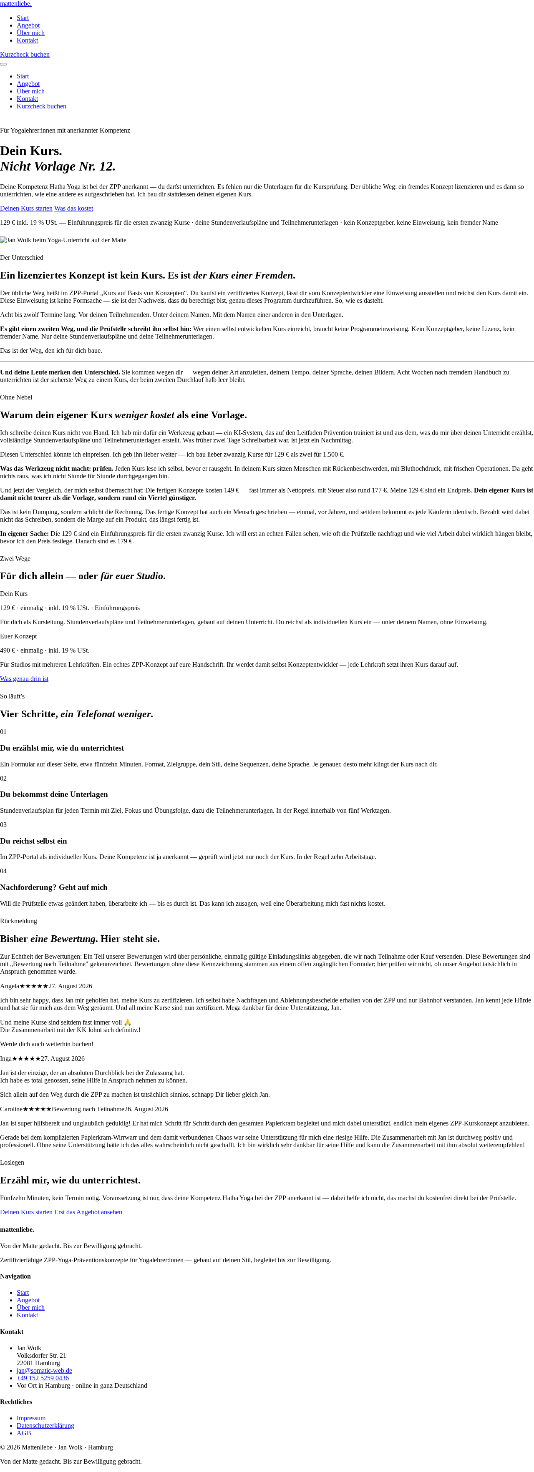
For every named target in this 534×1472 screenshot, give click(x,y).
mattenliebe (16, 3)
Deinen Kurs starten (26, 208)
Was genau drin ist (24, 678)
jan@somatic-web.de (44, 1370)
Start (23, 17)
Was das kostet (73, 208)
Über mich (31, 32)
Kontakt (27, 40)
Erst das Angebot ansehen (88, 1212)
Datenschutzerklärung (45, 1425)
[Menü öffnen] (3, 64)
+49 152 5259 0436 (43, 1378)
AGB (24, 1433)
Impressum (31, 1418)
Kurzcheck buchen (25, 54)
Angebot (28, 25)
